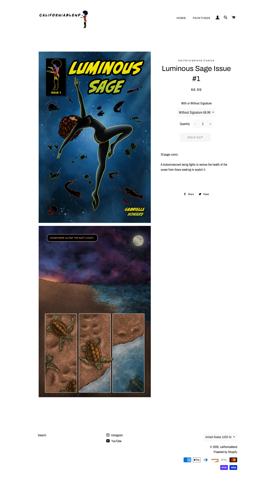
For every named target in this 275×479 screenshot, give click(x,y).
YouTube (116, 441)
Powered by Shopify (225, 452)
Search (42, 435)
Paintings (201, 18)
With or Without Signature (196, 103)
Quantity (185, 124)
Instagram (116, 435)
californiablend (228, 447)
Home (181, 18)
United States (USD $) (218, 437)
